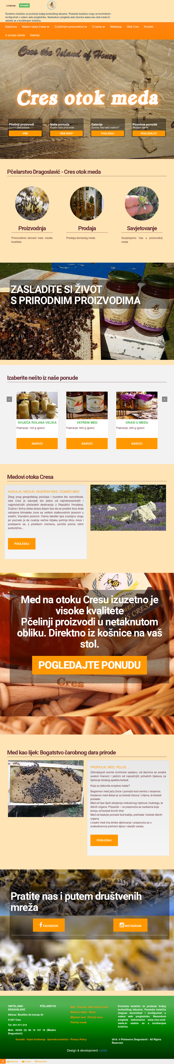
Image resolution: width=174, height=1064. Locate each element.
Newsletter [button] (42, 1061)
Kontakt (148, 26)
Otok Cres (133, 26)
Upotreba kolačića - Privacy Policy (67, 1039)
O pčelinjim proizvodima (69, 26)
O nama (97, 26)
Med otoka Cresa (98, 1007)
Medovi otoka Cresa (34, 26)
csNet (102, 1050)
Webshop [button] (13, 1061)
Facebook (50, 926)
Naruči (45, 443)
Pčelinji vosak (79, 1022)
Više (25, 133)
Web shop (66, 133)
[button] (3, 1061)
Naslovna (11, 26)
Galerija (35, 35)
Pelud (92, 1012)
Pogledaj (107, 133)
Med (73, 1007)
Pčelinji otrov (95, 1017)
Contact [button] (27, 1061)
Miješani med (78, 1017)
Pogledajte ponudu (89, 665)
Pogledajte (149, 133)
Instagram (132, 926)
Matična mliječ (79, 1012)
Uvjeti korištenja (36, 1039)
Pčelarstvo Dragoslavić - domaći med (51, 5)
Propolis (82, 1007)
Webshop (116, 26)
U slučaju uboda (15, 35)
